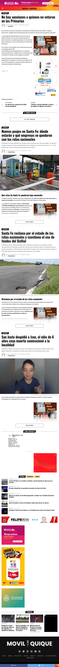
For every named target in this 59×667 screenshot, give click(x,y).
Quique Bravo (11, 152)
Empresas (26, 656)
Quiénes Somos (30, 658)
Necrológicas (40, 656)
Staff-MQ (10, 26)
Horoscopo (32, 656)
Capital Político (18, 656)
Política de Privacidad (51, 656)
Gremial (10, 656)
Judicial (4, 656)
